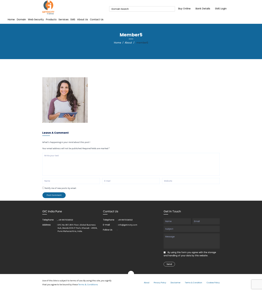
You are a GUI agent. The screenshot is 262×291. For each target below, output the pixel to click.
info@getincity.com (127, 225)
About (128, 42)
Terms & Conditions (88, 284)
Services (64, 19)
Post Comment (54, 195)
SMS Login (221, 8)
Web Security (36, 19)
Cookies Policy (213, 282)
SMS (72, 19)
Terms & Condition (193, 282)
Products (51, 19)
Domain (21, 19)
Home (11, 19)
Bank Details (202, 8)
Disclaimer (175, 282)
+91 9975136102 (66, 220)
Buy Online (184, 8)
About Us (82, 19)
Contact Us (96, 19)
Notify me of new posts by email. (60, 188)
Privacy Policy (160, 282)
